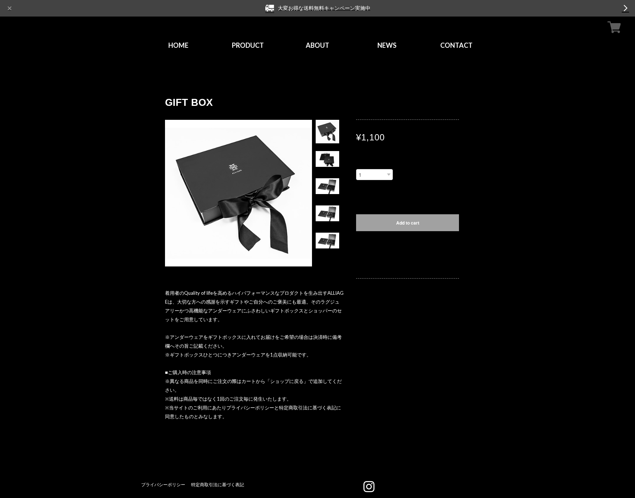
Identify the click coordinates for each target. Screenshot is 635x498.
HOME (178, 45)
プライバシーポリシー (163, 484)
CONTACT (456, 45)
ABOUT (317, 45)
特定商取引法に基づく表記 (217, 484)
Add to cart (407, 222)
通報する (365, 267)
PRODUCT (248, 45)
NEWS (387, 45)
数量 (361, 163)
